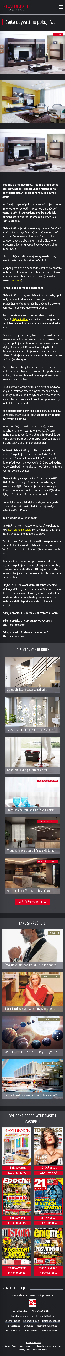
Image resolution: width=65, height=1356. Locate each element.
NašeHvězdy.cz (21, 1311)
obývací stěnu (20, 319)
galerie (57, 34)
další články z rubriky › (33, 902)
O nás (4, 1346)
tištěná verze (17, 1167)
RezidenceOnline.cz (46, 1325)
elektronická (17, 1172)
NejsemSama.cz (50, 1330)
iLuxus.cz (28, 1325)
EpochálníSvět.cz (45, 1316)
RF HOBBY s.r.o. (33, 1342)
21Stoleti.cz (14, 1325)
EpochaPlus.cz (12, 1321)
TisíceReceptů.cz (51, 1321)
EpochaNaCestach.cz (22, 1316)
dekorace (15, 280)
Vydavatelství (40, 1346)
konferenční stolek (19, 529)
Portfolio (12, 1346)
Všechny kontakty (54, 1346)
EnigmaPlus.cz (31, 1321)
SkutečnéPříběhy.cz (42, 1311)
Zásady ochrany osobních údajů (33, 1350)
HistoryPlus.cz (14, 1330)
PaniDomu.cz (32, 1330)
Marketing (29, 1346)
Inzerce (20, 1346)
